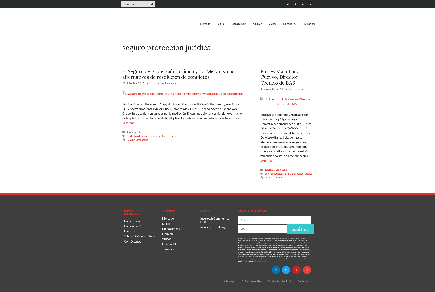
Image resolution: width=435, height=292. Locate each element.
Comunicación (133, 226)
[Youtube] (303, 4)
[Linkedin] (288, 4)
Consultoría (132, 221)
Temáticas (309, 23)
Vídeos (272, 23)
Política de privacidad (279, 281)
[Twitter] (295, 4)
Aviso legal (229, 281)
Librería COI (290, 23)
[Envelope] (310, 4)
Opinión (257, 23)
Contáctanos (132, 241)
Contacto (303, 281)
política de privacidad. (260, 261)
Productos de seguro (137, 135)
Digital (221, 23)
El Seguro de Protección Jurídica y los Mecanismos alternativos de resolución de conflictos (178, 74)
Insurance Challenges (214, 227)
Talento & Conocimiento (140, 236)
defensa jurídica (273, 173)
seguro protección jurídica (164, 135)
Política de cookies (251, 281)
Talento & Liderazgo (276, 169)
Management (238, 23)
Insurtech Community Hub (214, 220)
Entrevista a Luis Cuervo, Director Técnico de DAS (279, 77)
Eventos (129, 231)
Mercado (205, 23)
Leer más (128, 122)
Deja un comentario (137, 139)
